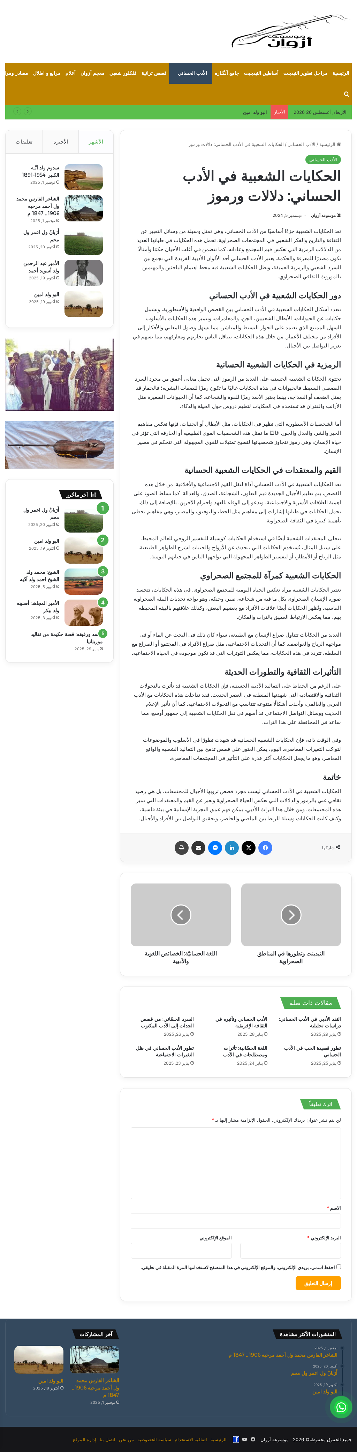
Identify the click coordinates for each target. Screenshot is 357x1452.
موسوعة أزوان (323, 215)
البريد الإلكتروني (324, 1237)
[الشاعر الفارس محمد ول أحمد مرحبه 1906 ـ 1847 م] (83, 208)
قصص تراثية (154, 73)
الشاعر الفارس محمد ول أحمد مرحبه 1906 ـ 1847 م (37, 206)
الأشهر (96, 141)
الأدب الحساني (192, 73)
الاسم (334, 1208)
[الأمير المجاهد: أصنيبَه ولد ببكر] (83, 613)
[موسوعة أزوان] (291, 31)
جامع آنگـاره (227, 73)
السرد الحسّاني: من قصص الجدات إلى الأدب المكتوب (167, 1022)
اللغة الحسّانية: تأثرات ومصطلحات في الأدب (245, 1051)
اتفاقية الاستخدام (191, 1439)
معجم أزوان (93, 73)
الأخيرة (60, 141)
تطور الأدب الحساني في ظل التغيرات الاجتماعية (165, 1051)
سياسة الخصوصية (154, 1439)
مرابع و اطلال (47, 73)
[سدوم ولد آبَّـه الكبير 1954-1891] (83, 177)
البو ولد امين (46, 294)
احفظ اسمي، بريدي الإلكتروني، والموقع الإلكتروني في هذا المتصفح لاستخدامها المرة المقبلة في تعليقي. (237, 1267)
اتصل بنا (107, 1439)
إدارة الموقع (84, 1439)
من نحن (126, 1439)
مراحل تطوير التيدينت (305, 73)
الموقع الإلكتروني (215, 1237)
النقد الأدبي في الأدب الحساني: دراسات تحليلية (310, 1022)
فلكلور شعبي (123, 73)
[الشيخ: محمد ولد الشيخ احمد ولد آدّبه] (83, 582)
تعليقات (24, 141)
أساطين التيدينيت (261, 73)
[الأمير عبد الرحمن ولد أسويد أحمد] (83, 273)
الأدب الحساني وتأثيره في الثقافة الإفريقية (241, 1022)
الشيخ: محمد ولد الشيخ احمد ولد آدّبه (231, 112)
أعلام (71, 73)
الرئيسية (341, 73)
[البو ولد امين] (83, 304)
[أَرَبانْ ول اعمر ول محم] (83, 242)
